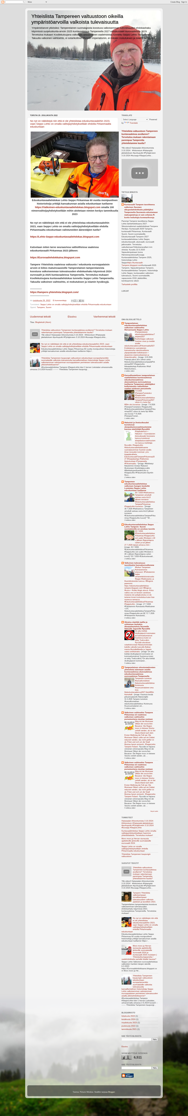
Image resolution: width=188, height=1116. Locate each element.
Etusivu (72, 316)
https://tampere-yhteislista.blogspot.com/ (54, 292)
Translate (134, 123)
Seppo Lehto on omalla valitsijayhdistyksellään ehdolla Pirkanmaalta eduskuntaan (75, 304)
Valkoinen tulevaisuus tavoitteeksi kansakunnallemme (139, 564)
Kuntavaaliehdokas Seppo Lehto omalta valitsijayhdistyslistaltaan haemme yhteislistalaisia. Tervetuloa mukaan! (139, 833)
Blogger (111, 1092)
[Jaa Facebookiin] (80, 300)
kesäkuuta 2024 (128, 1019)
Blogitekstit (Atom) (43, 322)
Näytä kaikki (154, 811)
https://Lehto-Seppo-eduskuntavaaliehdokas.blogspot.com (64, 236)
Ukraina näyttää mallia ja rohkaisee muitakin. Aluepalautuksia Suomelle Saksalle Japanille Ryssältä (137, 625)
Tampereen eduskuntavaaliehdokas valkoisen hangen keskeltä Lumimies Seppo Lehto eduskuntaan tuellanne (137, 486)
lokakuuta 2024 (128, 1016)
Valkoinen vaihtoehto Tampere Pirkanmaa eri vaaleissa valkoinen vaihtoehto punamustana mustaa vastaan (138, 716)
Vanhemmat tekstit (104, 316)
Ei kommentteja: (60, 300)
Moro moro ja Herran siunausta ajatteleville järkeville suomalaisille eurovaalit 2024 (136, 841)
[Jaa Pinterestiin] (82, 300)
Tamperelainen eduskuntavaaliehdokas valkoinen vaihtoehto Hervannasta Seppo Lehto (136, 326)
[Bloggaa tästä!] (75, 300)
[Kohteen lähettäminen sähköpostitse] (72, 300)
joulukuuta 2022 (128, 1026)
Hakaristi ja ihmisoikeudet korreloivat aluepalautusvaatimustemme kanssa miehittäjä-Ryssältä (137, 426)
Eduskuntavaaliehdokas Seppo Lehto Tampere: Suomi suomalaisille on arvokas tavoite (139, 527)
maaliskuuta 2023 (129, 1023)
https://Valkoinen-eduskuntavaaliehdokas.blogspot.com (67, 207)
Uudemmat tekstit (40, 316)
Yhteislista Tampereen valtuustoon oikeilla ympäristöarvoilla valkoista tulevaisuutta (77, 19)
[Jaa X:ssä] (77, 300)
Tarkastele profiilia (129, 284)
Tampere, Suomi (44, 307)
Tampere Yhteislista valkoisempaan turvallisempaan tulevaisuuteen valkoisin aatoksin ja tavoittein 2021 (144, 897)
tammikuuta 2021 (129, 1029)
